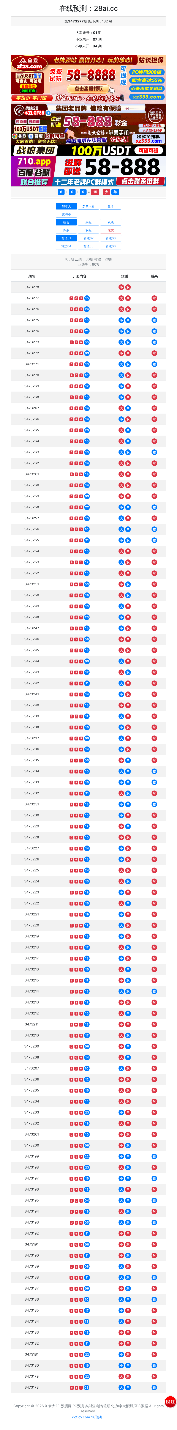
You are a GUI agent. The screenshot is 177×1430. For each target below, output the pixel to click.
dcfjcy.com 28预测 (87, 1417)
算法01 (66, 238)
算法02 (88, 238)
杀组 (88, 222)
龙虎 (111, 230)
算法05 (88, 246)
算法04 (66, 246)
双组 (88, 230)
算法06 (111, 246)
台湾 (110, 206)
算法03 (111, 238)
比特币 (66, 214)
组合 (66, 222)
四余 (66, 230)
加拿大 (66, 206)
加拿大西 (88, 206)
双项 (111, 222)
